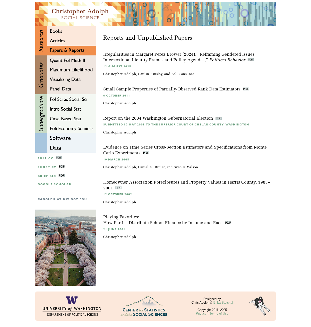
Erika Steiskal (223, 302)
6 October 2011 (116, 95)
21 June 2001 (114, 229)
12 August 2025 (117, 66)
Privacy (201, 313)
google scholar (54, 184)
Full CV (45, 158)
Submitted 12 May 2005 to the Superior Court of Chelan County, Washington (176, 124)
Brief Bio (47, 176)
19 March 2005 (116, 159)
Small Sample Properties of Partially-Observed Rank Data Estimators (172, 89)
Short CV (47, 167)
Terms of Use (218, 313)
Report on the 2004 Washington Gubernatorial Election (158, 118)
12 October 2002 (117, 194)
